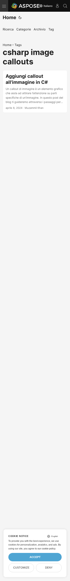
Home (9, 17)
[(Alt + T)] (20, 17)
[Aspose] (25, 6)
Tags (18, 45)
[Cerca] (65, 6)
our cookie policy (46, 548)
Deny (48, 567)
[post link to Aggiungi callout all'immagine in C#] (35, 91)
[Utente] (57, 6)
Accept (35, 557)
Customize (21, 567)
